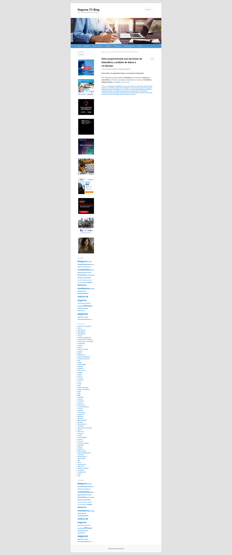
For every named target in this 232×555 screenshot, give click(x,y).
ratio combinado (143, 91)
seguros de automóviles (146, 92)
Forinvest (80, 378)
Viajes (79, 474)
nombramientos (83, 293)
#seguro (82, 261)
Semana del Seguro (83, 468)
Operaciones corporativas (85, 428)
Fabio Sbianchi (117, 89)
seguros (137, 92)
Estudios (80, 372)
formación (82, 275)
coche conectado (135, 88)
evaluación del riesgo (107, 89)
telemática (122, 94)
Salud (79, 462)
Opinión (80, 430)
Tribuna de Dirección (129, 46)
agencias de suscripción (84, 326)
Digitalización (119, 86)
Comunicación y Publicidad (85, 341)
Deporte (80, 353)
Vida (79, 476)
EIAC (79, 360)
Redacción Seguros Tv (125, 69)
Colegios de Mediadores (84, 337)
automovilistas (111, 88)
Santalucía (85, 308)
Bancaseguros (82, 332)
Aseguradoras (112, 86)
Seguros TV (87, 46)
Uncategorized (82, 472)
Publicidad (81, 445)
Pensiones (80, 433)
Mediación (142, 89)
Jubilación (80, 410)
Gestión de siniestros (84, 389)
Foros (79, 382)
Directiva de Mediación (84, 357)
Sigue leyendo (126, 82)
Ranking (80, 447)
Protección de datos (83, 443)
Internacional (81, 405)
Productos (80, 441)
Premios (88, 303)
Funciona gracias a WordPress (116, 548)
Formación (81, 380)
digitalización (82, 272)
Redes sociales (82, 451)
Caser (89, 266)
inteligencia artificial (87, 280)
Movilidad (80, 422)
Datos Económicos (83, 349)
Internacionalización (83, 407)
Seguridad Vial (81, 310)
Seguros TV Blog (88, 9)
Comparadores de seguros (85, 339)
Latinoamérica (82, 412)
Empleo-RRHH (82, 364)
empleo (89, 272)
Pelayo (84, 303)
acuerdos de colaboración (136, 86)
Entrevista (80, 368)
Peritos (80, 435)
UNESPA (86, 319)
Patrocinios (81, 431)
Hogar (79, 391)
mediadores (83, 288)
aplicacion (104, 88)
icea (83, 277)
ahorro (92, 264)
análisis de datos (148, 86)
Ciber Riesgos (81, 334)
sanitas (80, 308)
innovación (81, 401)
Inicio (79, 46)
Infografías (81, 397)
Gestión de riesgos (83, 387)
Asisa (84, 266)
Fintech (80, 376)
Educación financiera (83, 359)
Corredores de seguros (146, 88)
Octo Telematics (117, 91)
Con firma (139, 46)
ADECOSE (87, 264)
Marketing (80, 416)
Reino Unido (123, 92)
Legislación (81, 414)
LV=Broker (126, 89)
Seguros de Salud (83, 317)
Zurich (90, 319)
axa (87, 267)
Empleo (80, 362)
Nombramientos (82, 424)
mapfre (89, 282)
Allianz (79, 267)
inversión (80, 282)
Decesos (80, 351)
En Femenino (117, 46)
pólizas (124, 91)
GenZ (79, 385)
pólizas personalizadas (132, 91)
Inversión (80, 408)
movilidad (91, 289)
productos (81, 306)
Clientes (80, 336)
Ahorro (79, 328)
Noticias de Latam (97, 46)
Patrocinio (80, 303)
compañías (83, 269)
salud (90, 306)
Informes (80, 399)
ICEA (79, 393)
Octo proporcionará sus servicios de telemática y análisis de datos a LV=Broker (122, 62)
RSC (86, 305)
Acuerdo (89, 261)
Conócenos (108, 46)
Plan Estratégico (82, 437)
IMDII (79, 395)
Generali (80, 278)
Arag (82, 266)
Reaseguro (81, 449)
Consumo (80, 345)
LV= (122, 89)
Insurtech (80, 280)
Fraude (79, 383)
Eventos (80, 374)
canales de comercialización (122, 88)
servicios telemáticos (107, 94)
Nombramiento (82, 291)
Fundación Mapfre (90, 275)
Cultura (80, 347)
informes (87, 277)
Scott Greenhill (131, 92)
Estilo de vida (81, 370)
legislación (84, 282)
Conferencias (81, 343)
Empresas (80, 366)
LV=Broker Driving (134, 89)
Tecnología (116, 94)
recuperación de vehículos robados (111, 92)
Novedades (81, 426)
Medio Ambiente (82, 420)
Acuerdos (81, 264)
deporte (91, 270)
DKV (87, 272)
